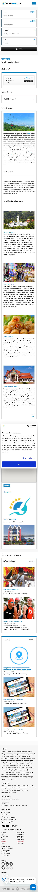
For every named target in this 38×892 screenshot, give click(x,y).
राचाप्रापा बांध (4, 772)
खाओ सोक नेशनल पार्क (18, 760)
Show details (27, 458)
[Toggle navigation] (35, 3)
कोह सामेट (28, 758)
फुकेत (12, 770)
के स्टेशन (23, 785)
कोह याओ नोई (20, 756)
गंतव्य (5, 785)
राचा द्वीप (27, 770)
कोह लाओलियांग (5, 758)
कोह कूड (19, 751)
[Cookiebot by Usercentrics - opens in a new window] (27, 426)
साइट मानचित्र (4, 792)
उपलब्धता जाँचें (28, 81)
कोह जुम (3, 754)
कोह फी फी (32, 754)
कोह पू (27, 754)
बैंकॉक (28, 134)
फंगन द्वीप (8, 770)
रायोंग (13, 772)
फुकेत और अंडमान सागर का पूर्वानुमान (13, 699)
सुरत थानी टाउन (29, 774)
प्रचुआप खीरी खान (29, 767)
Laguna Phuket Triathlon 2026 (13, 622)
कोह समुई (29, 152)
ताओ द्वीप (25, 763)
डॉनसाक (17, 763)
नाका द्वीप (18, 767)
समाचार (3, 788)
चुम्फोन (31, 760)
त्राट (32, 763)
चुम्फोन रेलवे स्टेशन (5, 763)
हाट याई (8, 779)
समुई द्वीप (3, 774)
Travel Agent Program (21, 805)
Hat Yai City (7, 492)
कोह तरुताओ (9, 754)
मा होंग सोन (21, 770)
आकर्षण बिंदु (6, 485)
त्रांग (29, 763)
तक (21, 763)
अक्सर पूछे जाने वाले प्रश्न (21, 788)
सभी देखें (31, 561)
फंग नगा (3, 770)
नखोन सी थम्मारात (14, 765)
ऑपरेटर (8, 788)
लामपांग (22, 772)
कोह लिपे (17, 758)
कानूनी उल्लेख (4, 790)
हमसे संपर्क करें (12, 792)
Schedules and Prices (14, 785)
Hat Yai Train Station (10, 519)
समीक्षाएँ (12, 788)
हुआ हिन (13, 779)
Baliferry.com (15, 799)
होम (2, 785)
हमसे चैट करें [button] (6, 815)
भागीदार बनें (11, 805)
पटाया (22, 767)
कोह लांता (12, 758)
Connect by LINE (8, 822)
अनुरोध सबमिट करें (7, 812)
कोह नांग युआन (16, 754)
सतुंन (31, 772)
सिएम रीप (17, 774)
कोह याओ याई (27, 756)
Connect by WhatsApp (10, 819)
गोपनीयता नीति (19, 790)
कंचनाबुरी (14, 751)
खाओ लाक (9, 760)
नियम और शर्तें (12, 790)
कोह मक (9, 756)
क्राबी (33, 758)
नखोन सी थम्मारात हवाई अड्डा (8, 767)
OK (19, 464)
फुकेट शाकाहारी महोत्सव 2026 (11, 589)
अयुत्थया (3, 751)
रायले (10, 772)
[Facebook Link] (3, 864)
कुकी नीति (26, 790)
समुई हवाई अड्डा (10, 774)
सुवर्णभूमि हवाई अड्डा (28, 777)
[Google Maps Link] (3, 868)
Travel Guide (31, 788)
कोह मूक (14, 756)
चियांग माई (26, 760)
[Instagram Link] (11, 864)
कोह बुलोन (3, 756)
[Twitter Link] (7, 864)
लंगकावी (18, 772)
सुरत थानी (22, 774)
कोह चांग (30, 751)
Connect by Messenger (10, 817)
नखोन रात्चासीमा (5, 765)
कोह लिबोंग (22, 758)
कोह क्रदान (24, 751)
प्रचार (27, 785)
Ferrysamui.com (5, 799)
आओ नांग (8, 751)
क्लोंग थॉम (3, 760)
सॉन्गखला (3, 779)
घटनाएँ (31, 785)
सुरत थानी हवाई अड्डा (17, 777)
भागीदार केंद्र (4, 805)
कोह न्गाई (23, 754)
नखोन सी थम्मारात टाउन (24, 765)
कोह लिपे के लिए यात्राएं (10, 99)
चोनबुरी (12, 763)
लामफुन (27, 772)
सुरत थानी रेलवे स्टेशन (6, 777)
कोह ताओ (12, 154)
